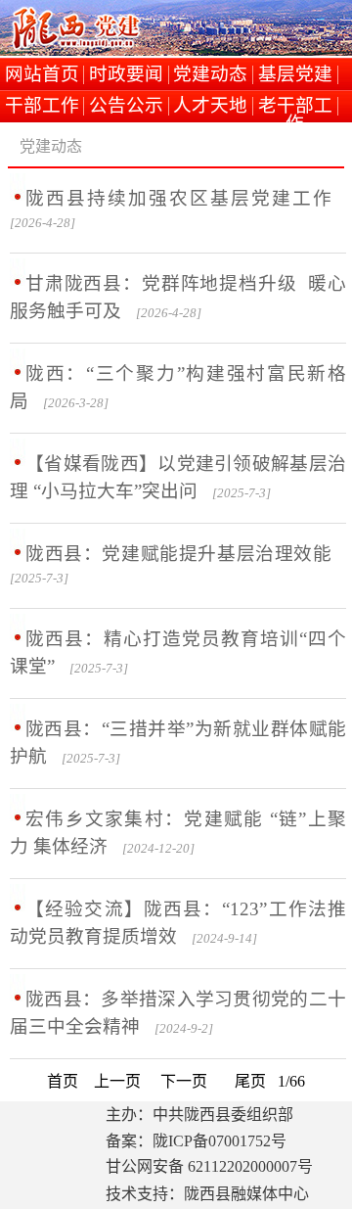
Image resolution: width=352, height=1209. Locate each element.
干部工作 (42, 106)
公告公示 (126, 106)
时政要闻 (126, 75)
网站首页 (42, 75)
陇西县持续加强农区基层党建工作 (178, 198)
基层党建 (295, 75)
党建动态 (210, 75)
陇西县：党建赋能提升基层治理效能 (178, 553)
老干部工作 (295, 106)
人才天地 (210, 106)
